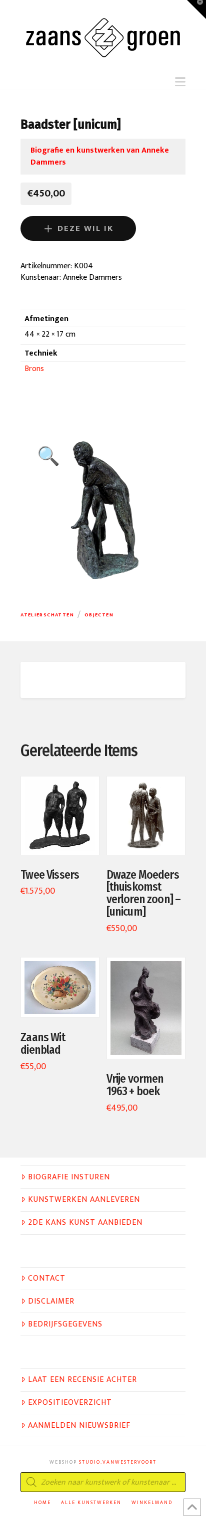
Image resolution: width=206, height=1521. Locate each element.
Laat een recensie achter (82, 1380)
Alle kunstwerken (91, 1503)
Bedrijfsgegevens (65, 1325)
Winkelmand (152, 1503)
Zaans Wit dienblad (42, 1043)
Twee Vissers (49, 875)
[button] (180, 82)
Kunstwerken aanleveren (84, 1200)
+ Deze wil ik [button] (65, 836)
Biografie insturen (69, 1177)
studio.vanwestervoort (117, 1462)
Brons (34, 369)
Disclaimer (51, 1302)
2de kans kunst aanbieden (85, 1223)
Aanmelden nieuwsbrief (79, 1426)
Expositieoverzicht (70, 1403)
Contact (47, 1279)
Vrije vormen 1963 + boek (135, 1085)
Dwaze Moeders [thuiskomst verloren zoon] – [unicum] (143, 893)
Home (42, 1503)
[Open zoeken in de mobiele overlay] (103, 1482)
